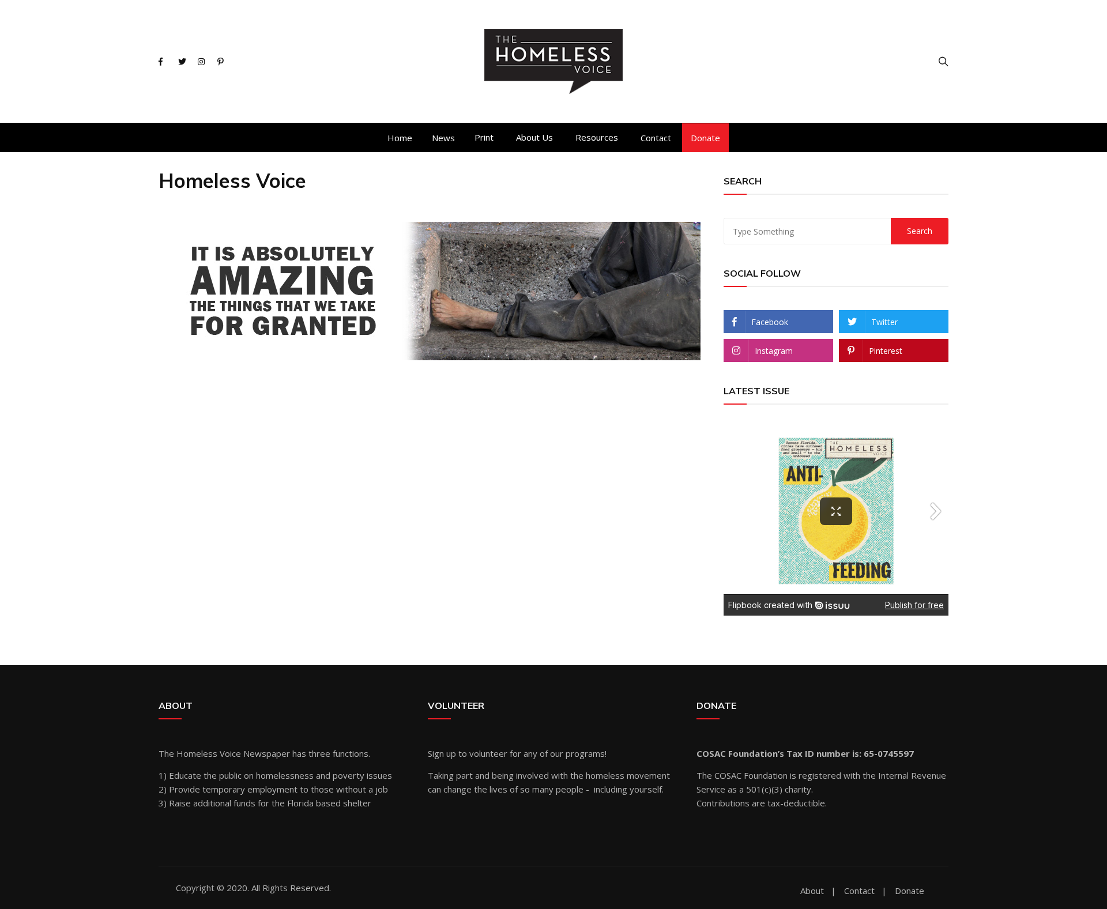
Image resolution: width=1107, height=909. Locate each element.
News (443, 138)
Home (399, 138)
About (812, 891)
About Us (534, 137)
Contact (656, 138)
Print (484, 137)
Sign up (442, 753)
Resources (596, 137)
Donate (705, 138)
